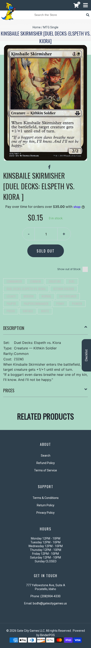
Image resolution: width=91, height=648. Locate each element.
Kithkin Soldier (63, 288)
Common (35, 281)
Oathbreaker (67, 296)
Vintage (28, 311)
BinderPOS (47, 635)
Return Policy (45, 505)
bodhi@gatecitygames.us (50, 603)
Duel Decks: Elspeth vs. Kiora (26, 288)
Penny (60, 303)
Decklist (86, 355)
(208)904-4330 (50, 596)
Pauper (11, 303)
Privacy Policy (45, 512)
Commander (14, 281)
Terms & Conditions (46, 498)
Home (37, 27)
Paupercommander (36, 303)
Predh (11, 311)
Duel (72, 281)
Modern (28, 296)
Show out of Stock (68, 269)
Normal (46, 296)
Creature (55, 281)
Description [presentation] (13, 328)
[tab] (45, 330)
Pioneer (77, 303)
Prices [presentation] (8, 390)
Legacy (11, 296)
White (45, 311)
